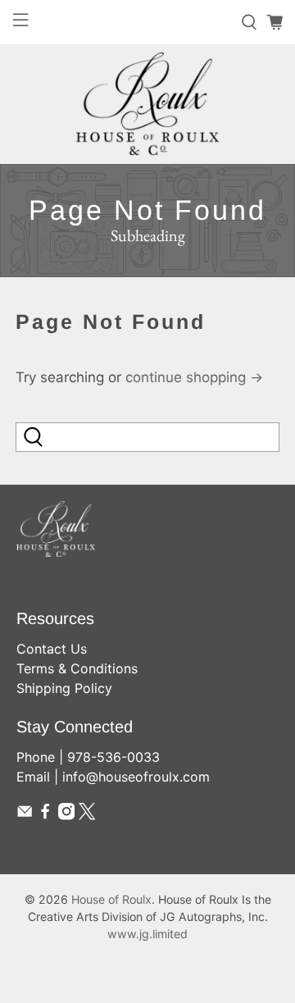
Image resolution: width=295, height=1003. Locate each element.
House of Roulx (111, 899)
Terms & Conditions (77, 668)
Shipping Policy (64, 688)
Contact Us (51, 649)
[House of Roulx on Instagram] (66, 815)
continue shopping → (194, 377)
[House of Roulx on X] (87, 815)
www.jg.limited (147, 934)
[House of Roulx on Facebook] (45, 815)
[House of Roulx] (147, 103)
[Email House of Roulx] (24, 815)
